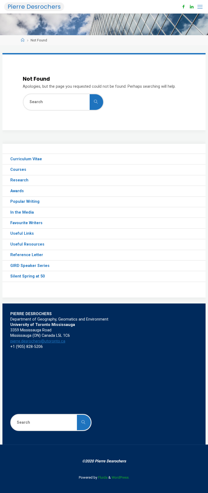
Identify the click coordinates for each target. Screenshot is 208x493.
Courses (18, 169)
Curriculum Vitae (26, 159)
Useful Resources (27, 244)
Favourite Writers (26, 223)
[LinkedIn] (191, 7)
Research (19, 180)
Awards (17, 191)
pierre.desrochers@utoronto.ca (37, 341)
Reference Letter (26, 255)
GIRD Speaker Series (30, 265)
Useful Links (22, 233)
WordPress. (120, 477)
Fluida (102, 477)
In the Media (22, 212)
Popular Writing (25, 201)
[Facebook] (183, 7)
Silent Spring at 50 (27, 276)
